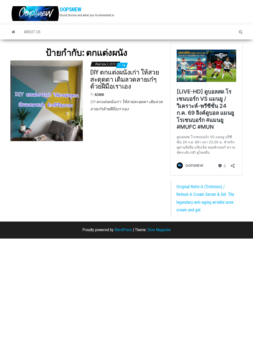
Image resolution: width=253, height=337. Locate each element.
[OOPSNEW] (13, 32)
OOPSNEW (70, 9)
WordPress (123, 229)
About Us (32, 32)
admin (99, 95)
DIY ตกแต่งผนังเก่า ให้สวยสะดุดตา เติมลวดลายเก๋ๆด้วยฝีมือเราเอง (124, 79)
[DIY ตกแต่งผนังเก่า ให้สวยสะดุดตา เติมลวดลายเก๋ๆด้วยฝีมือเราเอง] (46, 100)
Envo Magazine (159, 229)
